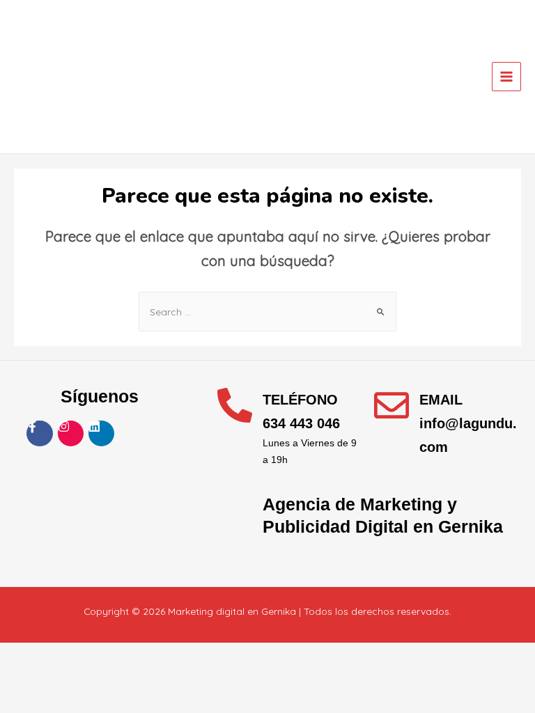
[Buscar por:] (267, 312)
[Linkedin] (101, 433)
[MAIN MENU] (507, 77)
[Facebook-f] (39, 433)
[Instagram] (71, 433)
